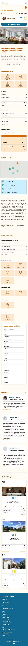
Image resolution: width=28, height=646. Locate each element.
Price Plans (4, 599)
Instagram (13, 629)
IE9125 (17, 417)
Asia (3, 609)
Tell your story (5, 624)
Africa (3, 611)
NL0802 (18, 397)
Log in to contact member (14, 24)
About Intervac (5, 602)
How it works (5, 601)
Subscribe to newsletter (7, 622)
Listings (4, 598)
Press (3, 627)
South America (5, 617)
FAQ (3, 605)
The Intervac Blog (6, 621)
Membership (5, 604)
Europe (4, 612)
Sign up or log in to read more (13, 64)
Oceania (4, 614)
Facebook (6, 629)
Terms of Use (5, 633)
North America (5, 615)
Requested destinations (5, 551)
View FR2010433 (22, 551)
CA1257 (17, 448)
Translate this (5, 224)
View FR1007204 (22, 514)
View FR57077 (23, 587)
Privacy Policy (5, 635)
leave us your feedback (7, 625)
